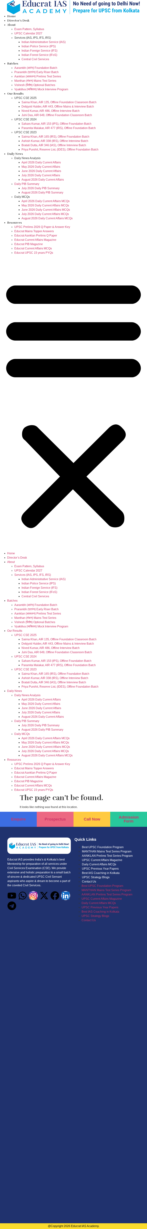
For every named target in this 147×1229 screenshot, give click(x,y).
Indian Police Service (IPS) (39, 46)
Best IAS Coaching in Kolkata (101, 872)
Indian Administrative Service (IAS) (44, 42)
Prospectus (55, 819)
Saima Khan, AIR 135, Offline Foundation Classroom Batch (59, 102)
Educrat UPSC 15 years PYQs (33, 252)
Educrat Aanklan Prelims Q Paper (35, 235)
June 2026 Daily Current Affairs (41, 171)
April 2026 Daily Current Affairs (41, 162)
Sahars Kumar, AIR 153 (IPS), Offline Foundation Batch (56, 123)
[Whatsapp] (22, 895)
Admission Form (129, 819)
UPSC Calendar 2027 (28, 33)
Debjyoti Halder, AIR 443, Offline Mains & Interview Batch (58, 106)
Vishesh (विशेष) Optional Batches (34, 85)
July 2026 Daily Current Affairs (41, 175)
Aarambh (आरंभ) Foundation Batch (35, 67)
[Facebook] (54, 895)
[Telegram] (11, 905)
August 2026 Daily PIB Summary (42, 192)
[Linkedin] (65, 895)
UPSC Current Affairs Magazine (102, 860)
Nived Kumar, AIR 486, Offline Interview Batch (51, 110)
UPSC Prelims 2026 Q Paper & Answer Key (42, 226)
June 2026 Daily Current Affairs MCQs (46, 209)
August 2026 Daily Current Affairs (43, 179)
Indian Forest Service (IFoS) (39, 54)
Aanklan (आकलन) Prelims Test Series (37, 76)
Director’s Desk (18, 20)
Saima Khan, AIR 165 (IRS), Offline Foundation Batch (55, 136)
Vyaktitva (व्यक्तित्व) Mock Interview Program (41, 89)
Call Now (92, 819)
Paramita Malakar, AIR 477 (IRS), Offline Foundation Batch (59, 128)
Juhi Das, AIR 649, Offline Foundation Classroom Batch (57, 115)
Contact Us (89, 881)
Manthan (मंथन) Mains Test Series (35, 80)
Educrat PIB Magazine (28, 244)
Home (11, 16)
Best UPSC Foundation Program (103, 847)
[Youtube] (11, 895)
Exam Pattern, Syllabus (29, 29)
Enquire (18, 819)
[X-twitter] (44, 895)
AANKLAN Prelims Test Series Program (107, 855)
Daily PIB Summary (26, 183)
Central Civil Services (35, 59)
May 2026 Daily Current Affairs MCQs (45, 205)
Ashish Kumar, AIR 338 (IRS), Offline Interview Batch (55, 140)
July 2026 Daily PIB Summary (41, 188)
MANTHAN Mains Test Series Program (106, 851)
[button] (73, 403)
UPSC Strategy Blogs (96, 877)
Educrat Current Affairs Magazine (35, 239)
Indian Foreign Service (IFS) (39, 50)
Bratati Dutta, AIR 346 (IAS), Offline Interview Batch (54, 145)
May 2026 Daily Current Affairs (41, 166)
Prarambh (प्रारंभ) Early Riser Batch (36, 72)
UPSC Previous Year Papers (100, 868)
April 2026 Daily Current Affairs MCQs (46, 201)
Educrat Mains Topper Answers (34, 231)
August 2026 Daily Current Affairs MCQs (47, 218)
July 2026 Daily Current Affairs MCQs (45, 214)
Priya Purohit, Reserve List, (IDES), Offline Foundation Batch (60, 149)
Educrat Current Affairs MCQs (33, 248)
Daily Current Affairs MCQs (99, 864)
